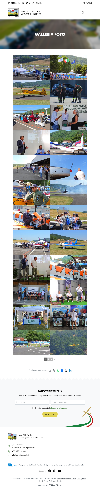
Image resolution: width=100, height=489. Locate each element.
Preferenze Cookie (55, 481)
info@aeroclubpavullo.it (20, 455)
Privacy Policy (81, 479)
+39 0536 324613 (19, 451)
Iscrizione (50, 414)
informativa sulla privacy (59, 408)
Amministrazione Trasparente (66, 479)
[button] (83, 12)
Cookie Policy (43, 481)
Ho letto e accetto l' (51, 408)
